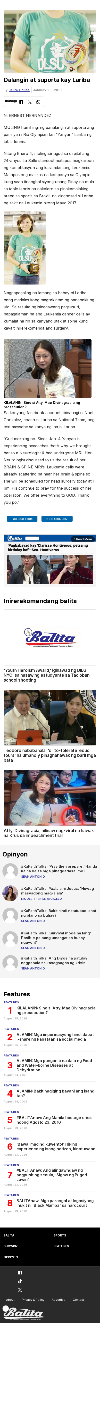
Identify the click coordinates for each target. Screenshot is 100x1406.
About (10, 1300)
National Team (22, 519)
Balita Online (19, 90)
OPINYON (11, 1257)
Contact (78, 1300)
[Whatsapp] (38, 103)
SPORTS (60, 1235)
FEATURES (61, 1246)
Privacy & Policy (33, 1300)
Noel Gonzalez (57, 519)
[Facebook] (21, 102)
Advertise (59, 1300)
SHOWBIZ (11, 1246)
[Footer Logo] (23, 1313)
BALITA (9, 1235)
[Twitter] (30, 102)
